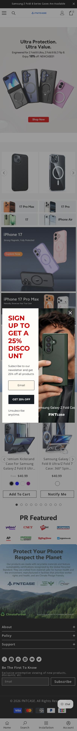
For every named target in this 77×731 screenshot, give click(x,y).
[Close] (70, 312)
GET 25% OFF (21, 399)
